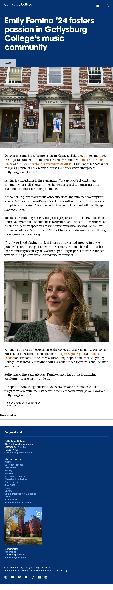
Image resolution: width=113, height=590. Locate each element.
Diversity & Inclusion (15, 479)
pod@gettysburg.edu (15, 557)
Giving (7, 488)
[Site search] (107, 5)
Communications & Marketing (20, 494)
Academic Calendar (14, 476)
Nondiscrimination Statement (36, 570)
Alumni (8, 462)
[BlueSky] (19, 577)
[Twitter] (26, 577)
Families (8, 473)
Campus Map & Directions (18, 453)
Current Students (13, 465)
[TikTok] (32, 577)
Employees (10, 468)
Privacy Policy (11, 570)
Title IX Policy (60, 570)
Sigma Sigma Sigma (72, 354)
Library (8, 491)
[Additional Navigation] (97, 5)
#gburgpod (10, 552)
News (7, 62)
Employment (11, 482)
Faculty (8, 470)
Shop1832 (9, 485)
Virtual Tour (10, 499)
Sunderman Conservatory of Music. (49, 164)
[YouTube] (12, 577)
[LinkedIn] (45, 577)
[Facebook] (39, 577)
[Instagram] (5, 577)
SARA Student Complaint (18, 502)
